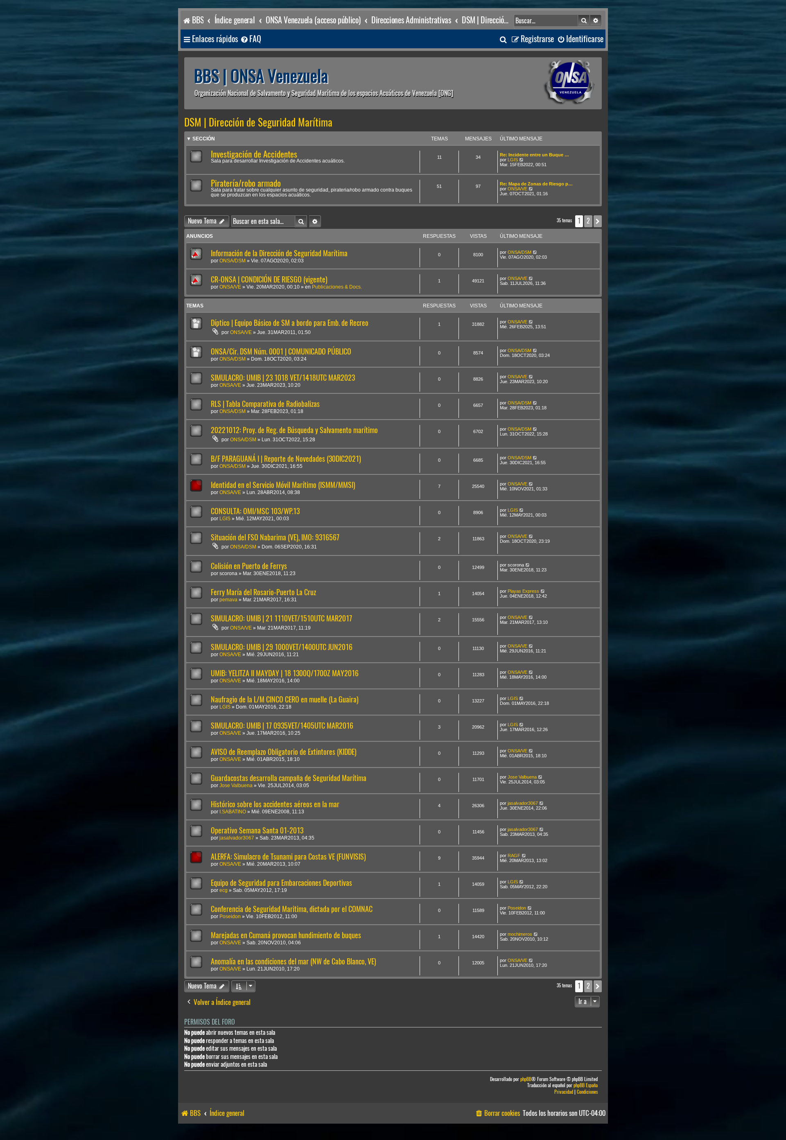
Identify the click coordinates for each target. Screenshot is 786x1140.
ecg (223, 890)
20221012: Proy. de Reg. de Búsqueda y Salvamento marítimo (294, 430)
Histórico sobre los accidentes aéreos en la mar (275, 804)
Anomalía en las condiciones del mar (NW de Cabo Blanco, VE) (293, 961)
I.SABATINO (232, 811)
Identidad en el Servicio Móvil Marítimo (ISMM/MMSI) (283, 485)
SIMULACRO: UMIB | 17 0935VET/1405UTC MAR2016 (282, 725)
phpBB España (586, 1085)
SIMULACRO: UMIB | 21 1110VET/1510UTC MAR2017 (281, 618)
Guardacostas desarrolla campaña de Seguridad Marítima (288, 778)
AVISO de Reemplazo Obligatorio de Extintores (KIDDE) (284, 752)
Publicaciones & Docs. (337, 286)
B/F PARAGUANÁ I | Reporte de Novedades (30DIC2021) (286, 459)
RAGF (514, 855)
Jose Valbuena (236, 785)
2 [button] (588, 221)
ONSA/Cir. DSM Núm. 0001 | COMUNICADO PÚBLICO (281, 351)
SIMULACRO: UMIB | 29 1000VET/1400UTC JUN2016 (281, 647)
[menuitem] (250, 39)
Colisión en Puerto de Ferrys (249, 566)
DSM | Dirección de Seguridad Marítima (258, 122)
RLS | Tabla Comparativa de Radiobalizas (265, 404)
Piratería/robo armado (246, 183)
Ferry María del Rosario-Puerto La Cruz (263, 592)
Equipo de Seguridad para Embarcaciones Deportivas (281, 883)
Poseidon (230, 916)
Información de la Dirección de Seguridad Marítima (279, 253)
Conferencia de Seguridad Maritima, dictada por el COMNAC (292, 909)
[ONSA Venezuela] (550, 83)
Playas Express (523, 591)
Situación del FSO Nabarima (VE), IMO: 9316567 (275, 537)
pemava (228, 599)
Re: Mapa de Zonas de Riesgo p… (536, 183)
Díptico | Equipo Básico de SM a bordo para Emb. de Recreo (289, 323)
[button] (598, 221)
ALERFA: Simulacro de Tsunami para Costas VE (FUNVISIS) (288, 856)
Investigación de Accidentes (254, 154)
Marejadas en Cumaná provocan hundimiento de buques (286, 935)
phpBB (525, 1079)
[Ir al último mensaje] (535, 252)
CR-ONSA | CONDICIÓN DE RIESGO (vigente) (269, 279)
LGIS (513, 159)
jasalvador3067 (523, 803)
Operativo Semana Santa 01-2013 (257, 830)
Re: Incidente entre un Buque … (534, 154)
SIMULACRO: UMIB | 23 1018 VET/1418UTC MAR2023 (283, 377)
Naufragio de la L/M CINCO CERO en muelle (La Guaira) (285, 699)
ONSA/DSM (232, 260)
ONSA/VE (517, 188)
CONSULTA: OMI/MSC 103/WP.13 (255, 511)
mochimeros (520, 934)
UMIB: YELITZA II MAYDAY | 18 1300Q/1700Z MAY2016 (285, 673)
